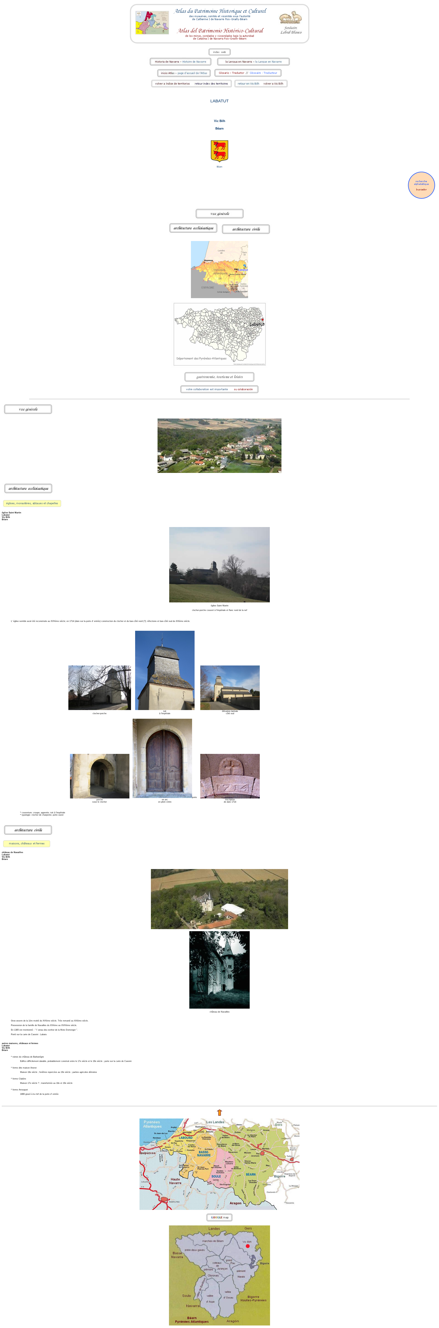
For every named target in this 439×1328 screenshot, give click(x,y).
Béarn (219, 128)
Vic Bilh (219, 121)
